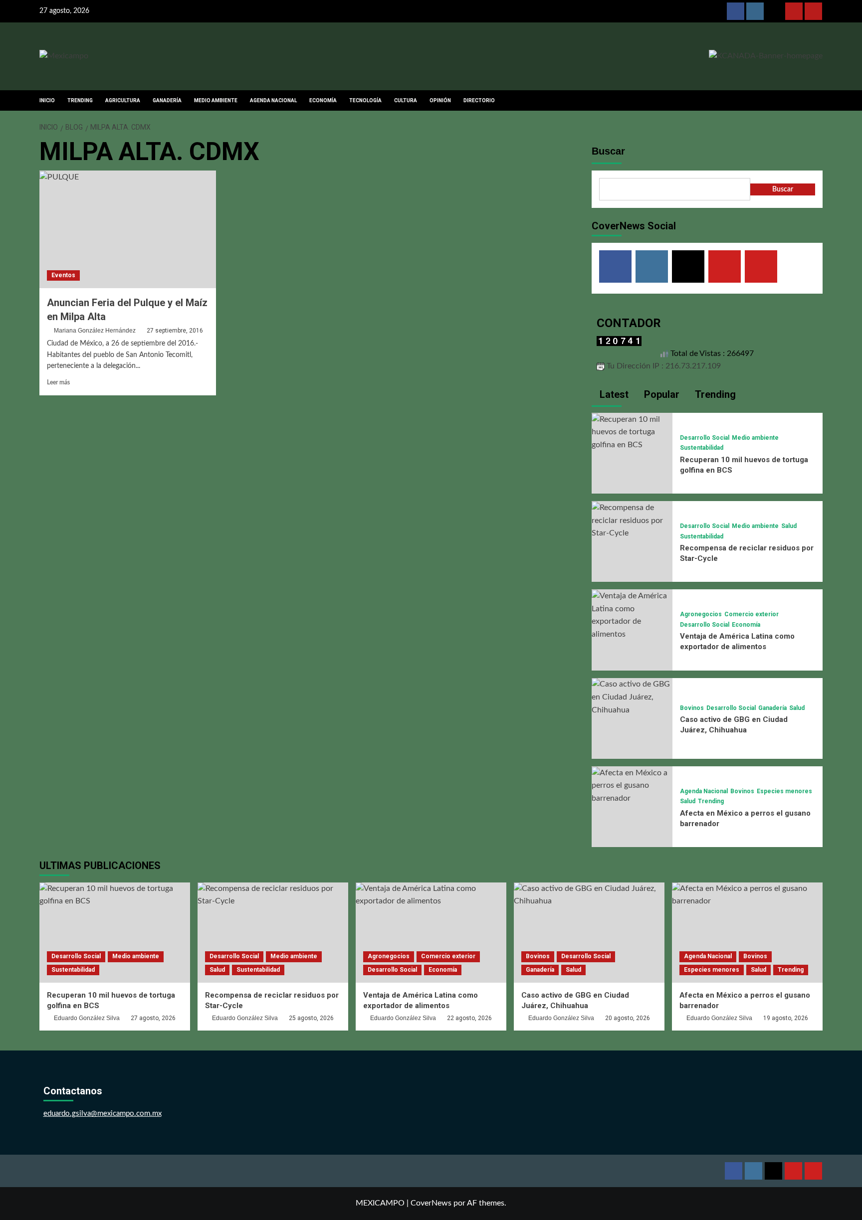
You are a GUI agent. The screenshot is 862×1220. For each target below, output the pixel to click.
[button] (816, 100)
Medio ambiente (755, 437)
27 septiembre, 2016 (175, 330)
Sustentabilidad (701, 447)
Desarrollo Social (704, 437)
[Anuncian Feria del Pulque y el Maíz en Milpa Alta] (127, 229)
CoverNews (431, 1203)
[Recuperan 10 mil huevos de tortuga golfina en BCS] (632, 432)
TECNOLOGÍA (365, 100)
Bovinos (692, 707)
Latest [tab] (613, 394)
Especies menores (784, 791)
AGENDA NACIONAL (273, 100)
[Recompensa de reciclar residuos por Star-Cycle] (632, 520)
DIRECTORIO (479, 100)
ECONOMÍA (323, 100)
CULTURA (405, 100)
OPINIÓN (440, 100)
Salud (789, 526)
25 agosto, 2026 (311, 1018)
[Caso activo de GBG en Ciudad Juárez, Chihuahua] (632, 697)
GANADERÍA (167, 100)
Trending (711, 801)
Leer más (58, 382)
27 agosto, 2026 (153, 1018)
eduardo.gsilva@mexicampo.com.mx (102, 1113)
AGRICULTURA (122, 100)
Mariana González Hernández (95, 330)
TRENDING (80, 100)
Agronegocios (701, 614)
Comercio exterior (751, 614)
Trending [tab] (714, 394)
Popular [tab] (660, 394)
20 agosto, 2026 (627, 1018)
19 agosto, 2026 (785, 1018)
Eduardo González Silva (87, 1018)
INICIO (47, 100)
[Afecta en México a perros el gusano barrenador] (632, 785)
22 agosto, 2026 (469, 1018)
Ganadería (772, 707)
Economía (746, 624)
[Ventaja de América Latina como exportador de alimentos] (632, 615)
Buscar (608, 151)
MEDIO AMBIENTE (215, 100)
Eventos (63, 275)
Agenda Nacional (704, 791)
